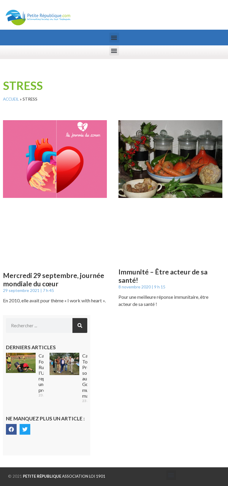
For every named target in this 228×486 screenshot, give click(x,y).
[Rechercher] (79, 325)
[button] (114, 37)
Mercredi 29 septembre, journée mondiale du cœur (53, 279)
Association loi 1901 (64, 476)
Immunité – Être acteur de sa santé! (163, 276)
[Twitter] (25, 429)
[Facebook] (11, 429)
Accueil (11, 99)
